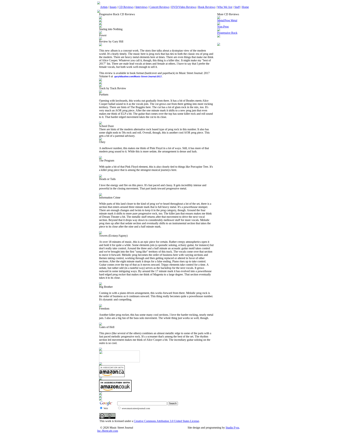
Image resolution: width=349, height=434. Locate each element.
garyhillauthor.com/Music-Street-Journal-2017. (138, 76)
